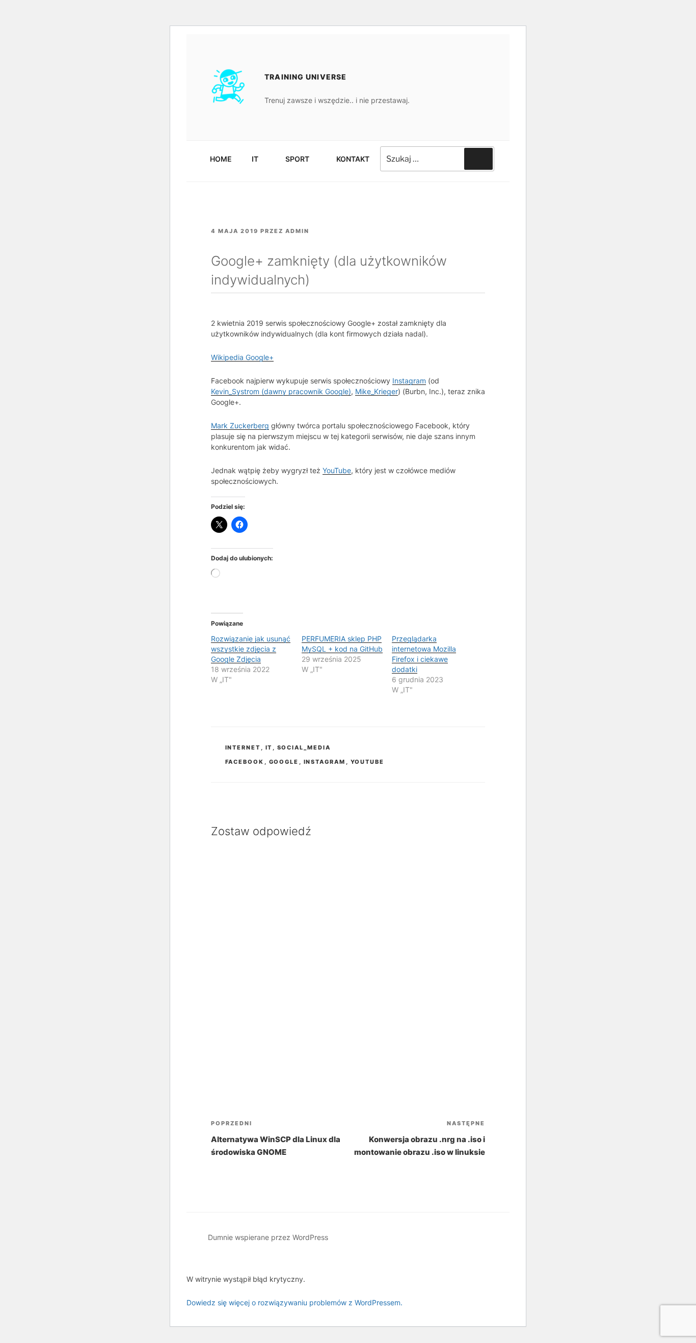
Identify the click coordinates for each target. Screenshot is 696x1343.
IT (255, 158)
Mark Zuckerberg (240, 425)
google (284, 761)
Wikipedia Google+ (242, 357)
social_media (304, 747)
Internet (243, 747)
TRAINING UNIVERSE (305, 76)
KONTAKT (352, 158)
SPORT (297, 158)
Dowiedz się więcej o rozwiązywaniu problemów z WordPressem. (294, 1302)
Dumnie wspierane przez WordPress (268, 1237)
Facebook (244, 761)
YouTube (337, 470)
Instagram (409, 380)
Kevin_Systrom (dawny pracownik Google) (281, 391)
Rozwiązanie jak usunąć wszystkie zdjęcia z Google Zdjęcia (250, 648)
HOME (221, 158)
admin (297, 231)
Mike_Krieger (376, 391)
